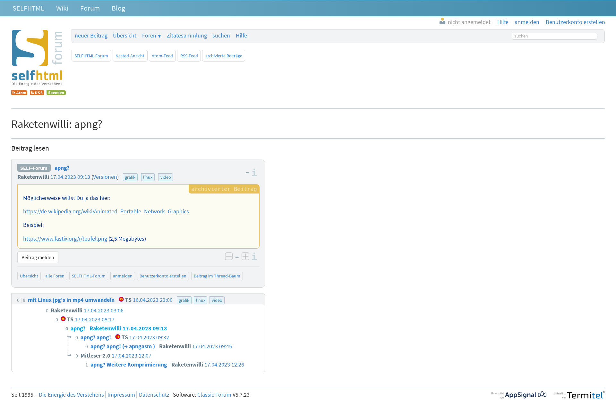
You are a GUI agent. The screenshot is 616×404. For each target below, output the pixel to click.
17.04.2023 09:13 (70, 176)
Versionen (105, 176)
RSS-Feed (189, 56)
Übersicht (124, 35)
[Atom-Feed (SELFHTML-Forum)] (19, 93)
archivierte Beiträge (223, 56)
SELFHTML (28, 8)
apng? (62, 167)
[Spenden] (56, 93)
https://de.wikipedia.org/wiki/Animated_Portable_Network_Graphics (106, 211)
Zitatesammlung (187, 35)
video (165, 177)
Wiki (62, 8)
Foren (149, 35)
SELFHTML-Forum (91, 56)
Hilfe (241, 35)
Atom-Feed (162, 56)
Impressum (121, 394)
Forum (90, 8)
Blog (118, 8)
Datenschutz (154, 394)
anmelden (123, 276)
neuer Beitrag (91, 35)
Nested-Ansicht (130, 56)
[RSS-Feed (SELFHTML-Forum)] (37, 93)
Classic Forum (214, 394)
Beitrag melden (37, 257)
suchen (221, 35)
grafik (130, 177)
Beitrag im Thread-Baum (217, 276)
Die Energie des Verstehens (71, 394)
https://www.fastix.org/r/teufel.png (65, 238)
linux (147, 177)
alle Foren (54, 276)
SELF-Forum (33, 168)
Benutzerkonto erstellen (163, 276)
